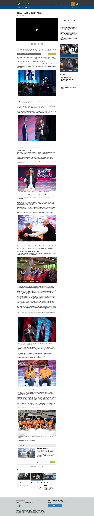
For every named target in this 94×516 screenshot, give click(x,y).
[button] (19, 270)
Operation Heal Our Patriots (23, 7)
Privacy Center (25, 508)
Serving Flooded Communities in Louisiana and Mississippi (68, 88)
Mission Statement (37, 508)
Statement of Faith (31, 508)
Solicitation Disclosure (19, 508)
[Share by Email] (38, 44)
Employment (42, 508)
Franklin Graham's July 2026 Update (66, 82)
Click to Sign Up (55, 505)
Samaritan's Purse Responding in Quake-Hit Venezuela (69, 85)
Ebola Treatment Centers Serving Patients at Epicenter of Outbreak (68, 80)
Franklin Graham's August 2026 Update (67, 77)
